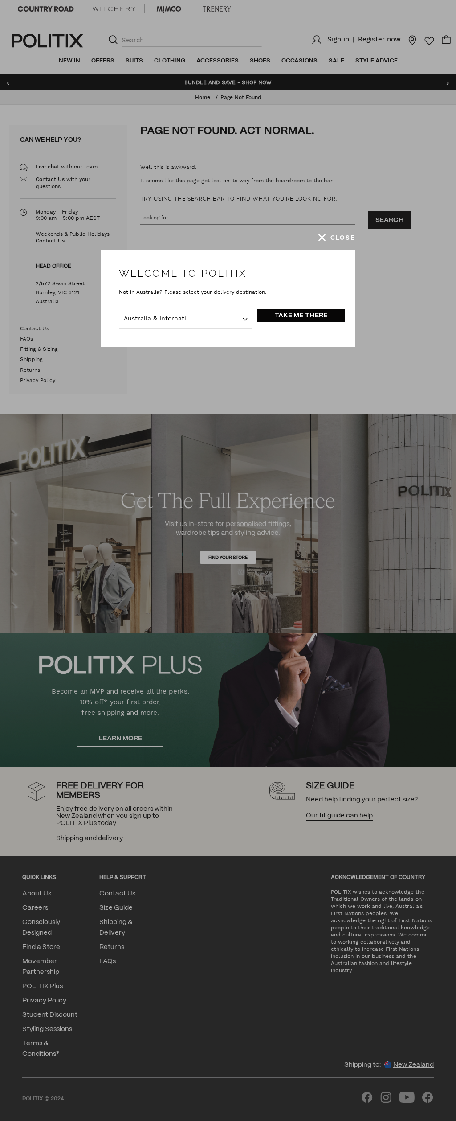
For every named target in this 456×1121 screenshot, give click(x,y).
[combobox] (185, 319)
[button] (336, 237)
